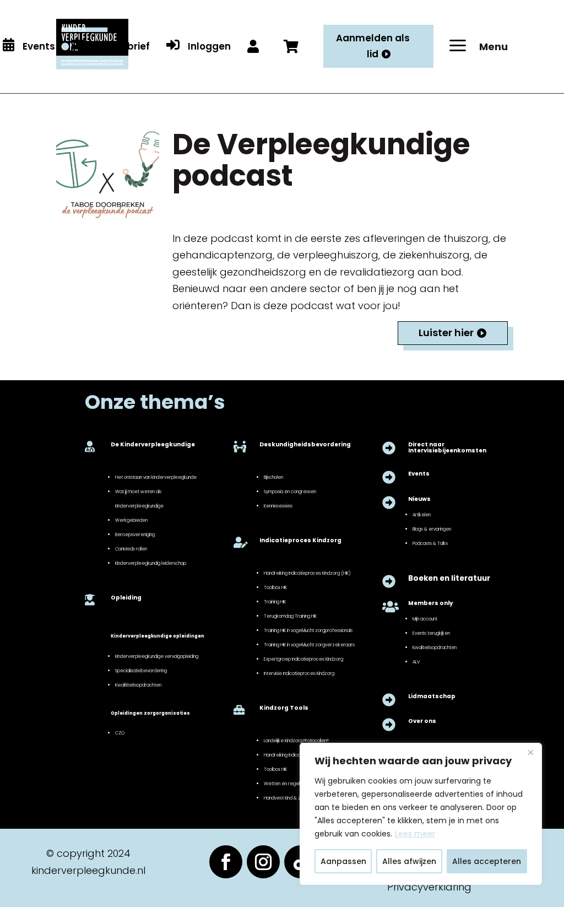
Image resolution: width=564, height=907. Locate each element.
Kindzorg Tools (283, 708)
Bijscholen (273, 477)
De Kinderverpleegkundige (153, 444)
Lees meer (415, 833)
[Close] (530, 752)
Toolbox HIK (275, 587)
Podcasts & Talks (430, 543)
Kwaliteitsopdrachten (435, 647)
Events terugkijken (431, 633)
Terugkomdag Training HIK (290, 616)
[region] (421, 814)
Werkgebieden (131, 520)
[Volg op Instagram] (263, 861)
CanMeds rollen (131, 549)
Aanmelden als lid (373, 46)
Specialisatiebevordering (141, 670)
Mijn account (425, 619)
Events (419, 473)
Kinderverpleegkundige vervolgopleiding (156, 656)
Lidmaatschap (431, 696)
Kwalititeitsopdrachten (138, 685)
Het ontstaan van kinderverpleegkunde (156, 477)
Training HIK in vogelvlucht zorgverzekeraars (309, 644)
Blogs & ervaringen (432, 529)
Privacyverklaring (429, 887)
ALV (416, 661)
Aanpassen (343, 861)
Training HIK (275, 601)
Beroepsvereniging (135, 534)
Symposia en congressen (290, 491)
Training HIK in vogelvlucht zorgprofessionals (308, 630)
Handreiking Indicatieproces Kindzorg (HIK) (307, 573)
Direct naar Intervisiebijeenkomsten (447, 447)
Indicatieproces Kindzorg (300, 540)
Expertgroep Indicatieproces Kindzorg (303, 659)
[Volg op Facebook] (225, 861)
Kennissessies (278, 506)
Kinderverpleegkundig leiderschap (150, 563)
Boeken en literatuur (449, 578)
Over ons (422, 721)
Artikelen (422, 514)
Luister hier (446, 332)
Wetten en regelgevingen (291, 783)
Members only (430, 603)
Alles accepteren (486, 861)
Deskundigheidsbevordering (305, 444)
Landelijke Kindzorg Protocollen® (296, 740)
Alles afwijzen (409, 861)
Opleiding (126, 597)
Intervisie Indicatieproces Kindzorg (299, 673)
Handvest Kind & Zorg (286, 798)
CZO (119, 733)
